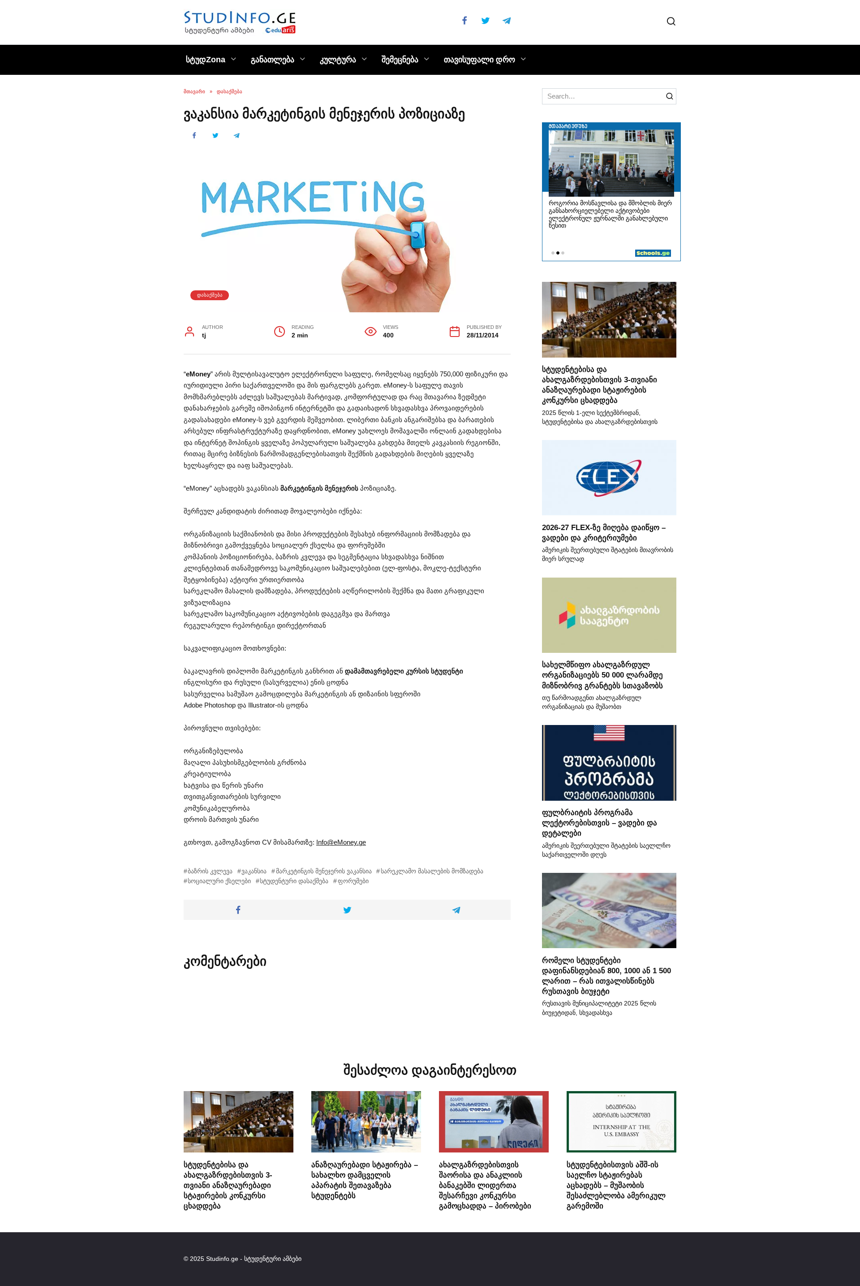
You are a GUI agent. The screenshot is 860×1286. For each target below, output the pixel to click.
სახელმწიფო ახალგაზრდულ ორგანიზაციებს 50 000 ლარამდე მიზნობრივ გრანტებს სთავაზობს (602, 674)
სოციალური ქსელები (219, 881)
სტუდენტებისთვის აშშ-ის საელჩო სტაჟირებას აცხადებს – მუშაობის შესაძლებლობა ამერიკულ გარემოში (616, 1184)
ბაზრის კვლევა (210, 871)
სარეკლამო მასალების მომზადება (432, 871)
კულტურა (338, 59)
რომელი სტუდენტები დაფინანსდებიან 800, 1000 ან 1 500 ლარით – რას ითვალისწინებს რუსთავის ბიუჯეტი (606, 975)
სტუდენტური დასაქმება (294, 881)
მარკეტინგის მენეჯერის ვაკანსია (323, 871)
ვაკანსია (254, 871)
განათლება (272, 59)
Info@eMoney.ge (341, 842)
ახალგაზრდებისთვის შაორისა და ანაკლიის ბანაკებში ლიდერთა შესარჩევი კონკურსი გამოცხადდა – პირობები (485, 1184)
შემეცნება (400, 59)
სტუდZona (205, 59)
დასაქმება (210, 295)
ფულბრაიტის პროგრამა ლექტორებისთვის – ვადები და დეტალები (599, 822)
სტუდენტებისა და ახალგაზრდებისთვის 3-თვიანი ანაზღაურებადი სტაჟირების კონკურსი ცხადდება (599, 384)
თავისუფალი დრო (479, 59)
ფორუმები (353, 881)
